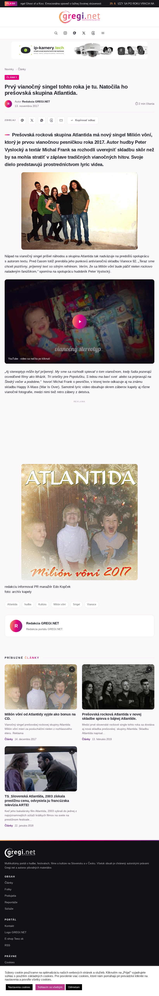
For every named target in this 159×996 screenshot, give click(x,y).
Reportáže (11, 902)
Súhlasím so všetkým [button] (50, 987)
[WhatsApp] (42, 120)
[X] (32, 120)
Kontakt (9, 925)
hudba (27, 604)
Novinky (9, 69)
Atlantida (12, 604)
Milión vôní (60, 604)
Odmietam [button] (74, 987)
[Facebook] (74, 33)
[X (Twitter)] (83, 33)
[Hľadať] (56, 33)
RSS (7, 945)
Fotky (8, 889)
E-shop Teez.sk (14, 938)
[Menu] (103, 33)
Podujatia (10, 895)
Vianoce (91, 604)
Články (22, 69)
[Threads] (93, 33)
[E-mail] (61, 120)
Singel (76, 604)
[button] (79, 321)
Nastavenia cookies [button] (19, 987)
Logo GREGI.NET (16, 932)
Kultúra (42, 604)
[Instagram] (65, 33)
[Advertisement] (79, 431)
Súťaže (9, 908)
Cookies (10, 962)
